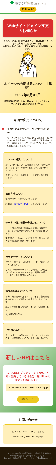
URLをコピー (28, 399)
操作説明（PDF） (22, 204)
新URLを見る (28, 9)
